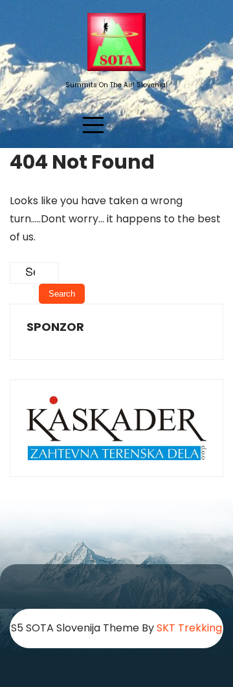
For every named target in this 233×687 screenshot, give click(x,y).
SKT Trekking (189, 627)
